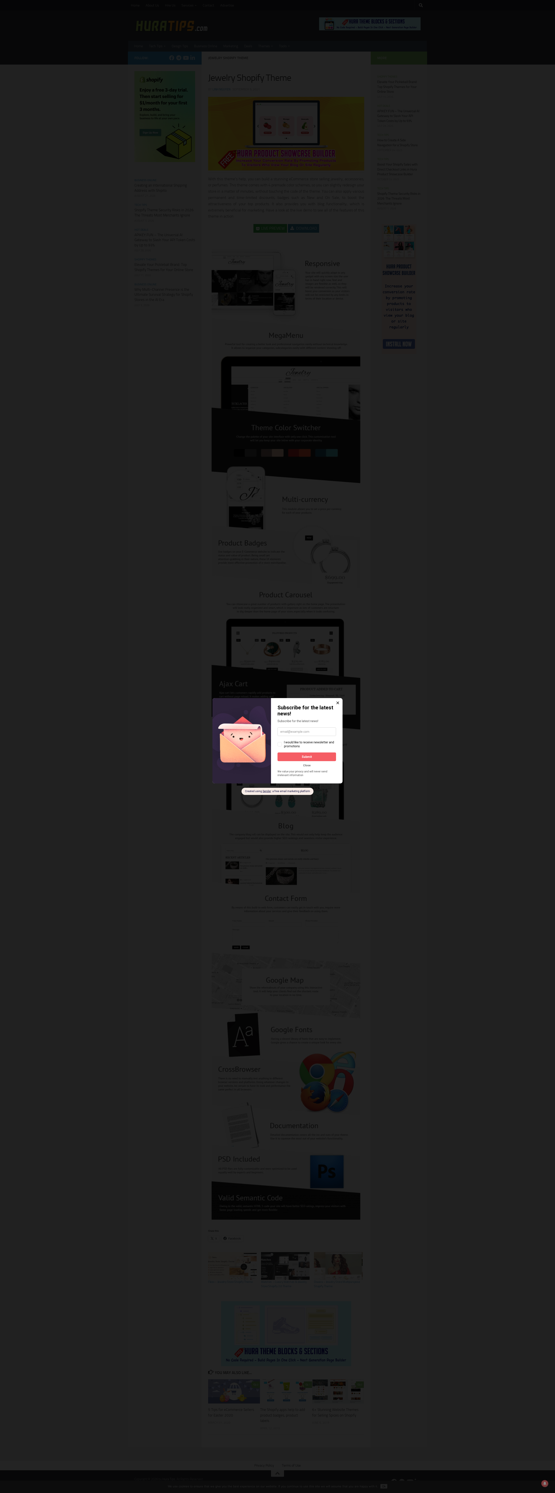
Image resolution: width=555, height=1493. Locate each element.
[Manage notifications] (544, 1483)
